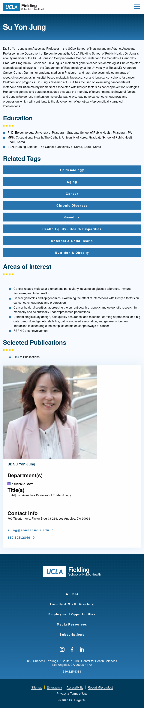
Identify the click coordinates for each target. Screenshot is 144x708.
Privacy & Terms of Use (72, 693)
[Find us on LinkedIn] (82, 649)
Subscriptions (72, 634)
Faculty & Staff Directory (72, 604)
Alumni (72, 594)
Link (16, 357)
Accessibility (75, 687)
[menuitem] (72, 592)
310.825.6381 (72, 671)
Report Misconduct (100, 687)
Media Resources (72, 624)
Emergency (54, 687)
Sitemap (36, 687)
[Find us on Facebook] (72, 649)
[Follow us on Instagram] (62, 649)
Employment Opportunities (72, 614)
